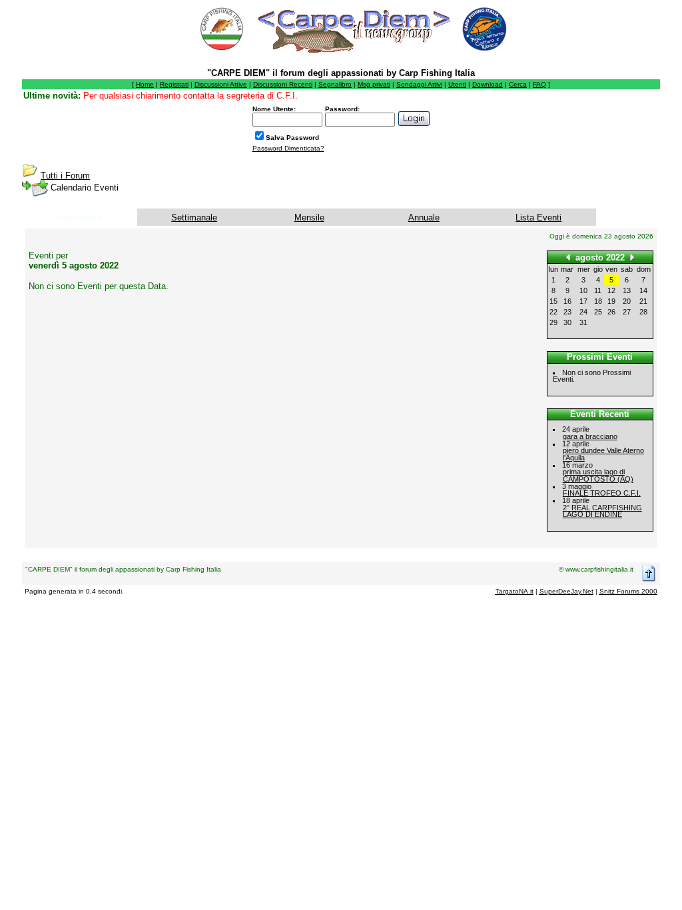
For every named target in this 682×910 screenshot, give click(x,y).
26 (611, 312)
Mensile (309, 218)
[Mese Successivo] (632, 256)
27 (627, 312)
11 (597, 290)
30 (567, 322)
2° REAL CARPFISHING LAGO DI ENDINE (602, 511)
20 (627, 301)
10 (583, 290)
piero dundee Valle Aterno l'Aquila (603, 454)
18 (598, 301)
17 (583, 301)
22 (553, 312)
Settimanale (194, 218)
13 (627, 290)
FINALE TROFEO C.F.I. (602, 493)
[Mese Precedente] (568, 256)
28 (643, 312)
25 (598, 312)
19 (611, 301)
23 (567, 312)
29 (553, 322)
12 (611, 290)
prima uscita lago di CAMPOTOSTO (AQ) (598, 475)
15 (553, 301)
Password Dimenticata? (288, 148)
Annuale (424, 218)
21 (643, 301)
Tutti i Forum (65, 176)
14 (643, 290)
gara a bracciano (590, 436)
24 (583, 312)
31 (583, 322)
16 (567, 301)
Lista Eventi (538, 218)
